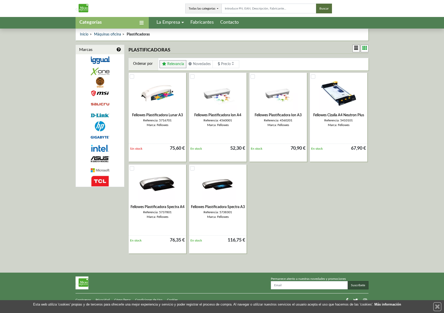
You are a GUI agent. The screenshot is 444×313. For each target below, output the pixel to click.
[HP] (100, 126)
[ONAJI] (100, 82)
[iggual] (100, 60)
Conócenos (83, 299)
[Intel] (100, 148)
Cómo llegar (122, 299)
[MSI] (100, 93)
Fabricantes (202, 22)
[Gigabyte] (100, 137)
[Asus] (100, 159)
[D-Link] (100, 115)
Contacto (229, 22)
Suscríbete (358, 285)
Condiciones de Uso (148, 299)
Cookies (172, 299)
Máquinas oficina (107, 34)
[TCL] (100, 181)
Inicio (84, 34)
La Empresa (168, 22)
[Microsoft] (100, 170)
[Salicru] (100, 104)
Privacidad (103, 299)
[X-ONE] (100, 71)
